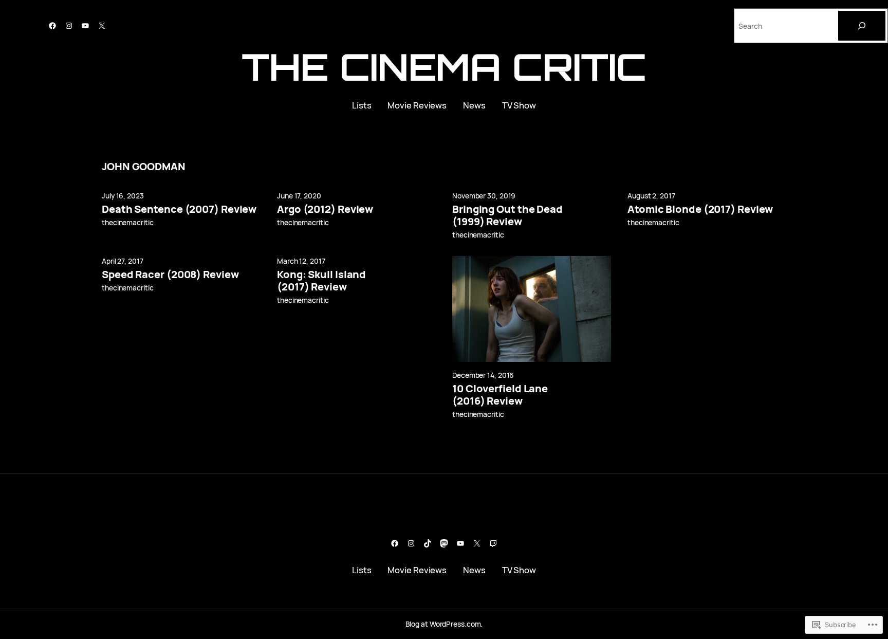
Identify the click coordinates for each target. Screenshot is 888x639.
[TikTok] (427, 543)
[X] (102, 26)
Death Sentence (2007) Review (179, 209)
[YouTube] (85, 26)
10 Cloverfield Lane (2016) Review (500, 394)
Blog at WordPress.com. (444, 624)
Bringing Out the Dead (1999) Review (507, 215)
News (474, 105)
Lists (362, 105)
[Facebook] (52, 26)
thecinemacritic (128, 222)
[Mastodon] (444, 543)
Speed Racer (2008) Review (170, 274)
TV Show (519, 105)
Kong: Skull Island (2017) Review (321, 280)
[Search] (861, 26)
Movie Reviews (417, 105)
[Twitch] (493, 543)
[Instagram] (69, 26)
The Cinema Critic (444, 66)
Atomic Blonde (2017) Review (700, 209)
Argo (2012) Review (325, 209)
